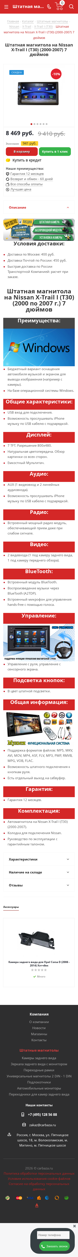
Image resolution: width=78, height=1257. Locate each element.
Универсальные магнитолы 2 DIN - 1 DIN (39, 1076)
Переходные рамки (39, 1070)
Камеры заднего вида (39, 1058)
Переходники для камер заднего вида (39, 1094)
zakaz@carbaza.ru (42, 1125)
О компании (39, 1022)
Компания (39, 1014)
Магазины (39, 1034)
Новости (39, 1028)
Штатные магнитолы (39, 1050)
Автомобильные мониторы (39, 1088)
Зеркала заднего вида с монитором (39, 1064)
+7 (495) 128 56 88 (42, 1114)
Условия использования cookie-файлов (39, 1178)
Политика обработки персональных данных (39, 1173)
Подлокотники (39, 1082)
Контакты (39, 1040)
